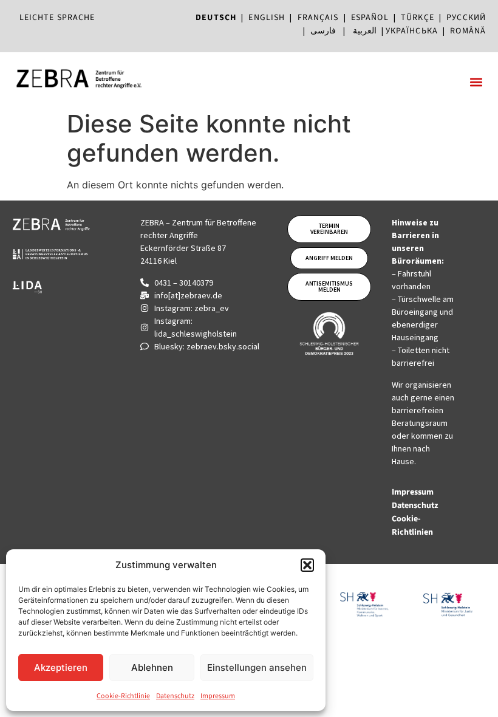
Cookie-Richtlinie (123, 696)
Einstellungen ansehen (257, 667)
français (318, 18)
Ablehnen (152, 667)
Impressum (217, 696)
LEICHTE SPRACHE (57, 18)
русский (466, 18)
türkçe (417, 18)
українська (412, 31)
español (372, 18)
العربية (365, 31)
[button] (307, 565)
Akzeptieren (60, 667)
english (266, 18)
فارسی (323, 31)
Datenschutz (175, 696)
